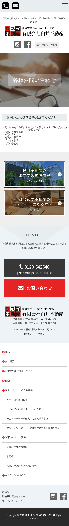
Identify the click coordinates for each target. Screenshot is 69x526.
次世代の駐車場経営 (15, 475)
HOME (8, 352)
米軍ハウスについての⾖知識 (22, 466)
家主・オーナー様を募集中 (19, 390)
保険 (7, 380)
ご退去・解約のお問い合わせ (13, 137)
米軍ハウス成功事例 (17, 447)
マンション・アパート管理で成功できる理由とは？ (33, 428)
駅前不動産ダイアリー (13, 496)
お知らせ (7, 491)
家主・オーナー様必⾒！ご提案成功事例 (27, 418)
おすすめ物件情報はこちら (19, 371)
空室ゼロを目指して (17, 399)
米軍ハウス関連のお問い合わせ (14, 133)
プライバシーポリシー (13, 501)
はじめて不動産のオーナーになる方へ (26, 409)
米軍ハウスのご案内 (15, 437)
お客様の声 (12, 456)
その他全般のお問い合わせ (11, 142)
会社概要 (9, 361)
